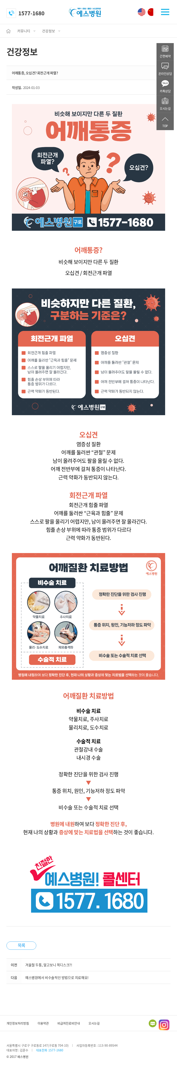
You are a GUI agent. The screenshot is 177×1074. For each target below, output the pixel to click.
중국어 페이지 (151, 12)
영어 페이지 (141, 12)
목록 (21, 945)
